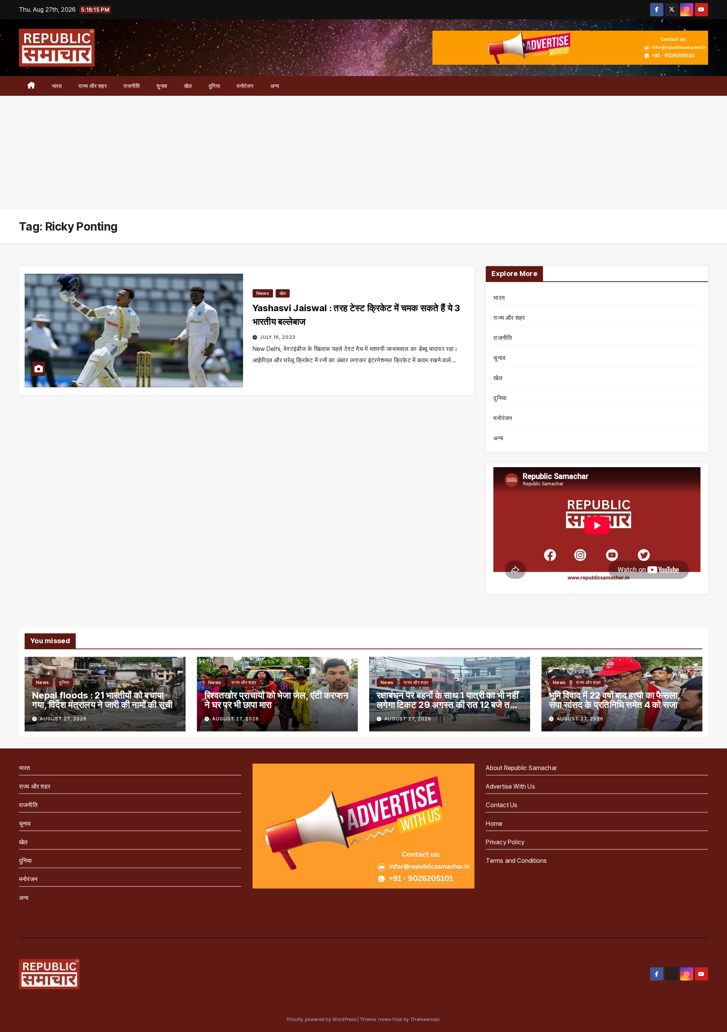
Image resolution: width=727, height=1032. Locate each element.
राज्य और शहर (92, 86)
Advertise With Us (510, 786)
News (262, 293)
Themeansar (424, 1019)
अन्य (274, 86)
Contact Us (501, 805)
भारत (57, 86)
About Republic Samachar (521, 768)
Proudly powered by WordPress (322, 1019)
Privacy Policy (505, 842)
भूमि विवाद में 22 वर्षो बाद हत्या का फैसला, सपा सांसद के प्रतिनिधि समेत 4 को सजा (614, 700)
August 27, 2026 (63, 719)
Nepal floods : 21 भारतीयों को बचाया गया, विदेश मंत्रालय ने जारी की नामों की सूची (102, 700)
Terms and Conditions (516, 860)
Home (494, 823)
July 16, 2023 (277, 337)
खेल (188, 86)
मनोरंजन (245, 86)
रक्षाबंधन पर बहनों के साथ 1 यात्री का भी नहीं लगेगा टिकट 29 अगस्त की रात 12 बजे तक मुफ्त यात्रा (447, 705)
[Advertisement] (363, 153)
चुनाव (161, 86)
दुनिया (214, 86)
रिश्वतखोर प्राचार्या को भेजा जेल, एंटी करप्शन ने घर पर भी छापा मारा (276, 700)
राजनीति (131, 86)
